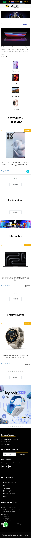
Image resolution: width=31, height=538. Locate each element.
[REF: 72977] (15, 259)
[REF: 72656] (15, 145)
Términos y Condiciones (10, 491)
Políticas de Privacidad (10, 493)
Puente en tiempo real (10, 482)
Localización (7, 488)
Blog (5, 496)
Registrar (22, 454)
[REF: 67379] (15, 338)
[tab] (6, 24)
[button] (14, 179)
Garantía (6, 485)
